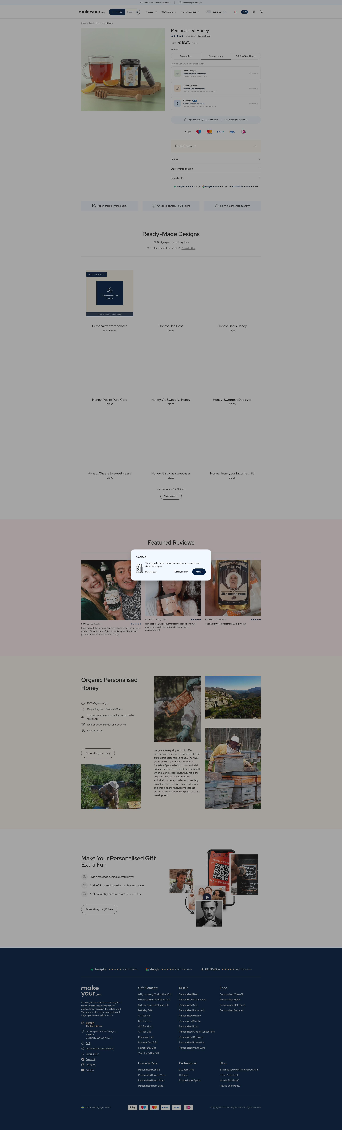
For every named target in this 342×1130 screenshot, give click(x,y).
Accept (199, 571)
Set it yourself (181, 571)
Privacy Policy (151, 572)
